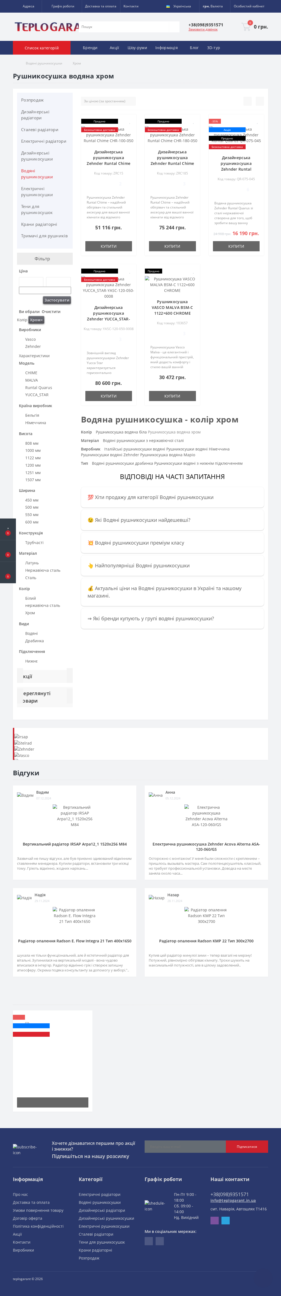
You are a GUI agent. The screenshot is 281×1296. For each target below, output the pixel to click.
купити (109, 246)
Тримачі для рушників (44, 235)
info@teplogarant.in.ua (233, 1200)
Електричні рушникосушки (37, 192)
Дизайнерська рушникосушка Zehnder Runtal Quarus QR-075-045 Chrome (236, 169)
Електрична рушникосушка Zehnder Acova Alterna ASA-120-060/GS (206, 846)
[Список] (247, 101)
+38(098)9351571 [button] (229, 1194)
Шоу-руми (137, 47)
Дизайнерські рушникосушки (37, 156)
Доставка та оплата (100, 6)
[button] (27, 6)
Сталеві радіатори (39, 129)
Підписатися (247, 1146)
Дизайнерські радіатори (35, 115)
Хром (36, 319)
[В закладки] (130, 121)
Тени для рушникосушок (37, 209)
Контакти (131, 6)
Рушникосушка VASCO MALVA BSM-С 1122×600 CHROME (172, 307)
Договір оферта (27, 1218)
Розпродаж (32, 100)
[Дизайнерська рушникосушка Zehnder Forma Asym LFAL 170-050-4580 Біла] (52, 1033)
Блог (194, 47)
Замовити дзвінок (203, 29)
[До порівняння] (130, 129)
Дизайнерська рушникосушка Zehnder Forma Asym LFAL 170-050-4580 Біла (52, 1059)
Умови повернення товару (38, 1210)
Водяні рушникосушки (44, 63)
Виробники (23, 1250)
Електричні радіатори (43, 141)
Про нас (20, 1194)
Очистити (50, 311)
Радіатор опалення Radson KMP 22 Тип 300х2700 (206, 940)
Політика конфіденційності (38, 1226)
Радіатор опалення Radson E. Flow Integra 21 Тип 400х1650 (74, 940)
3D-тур (213, 47)
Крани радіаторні (39, 224)
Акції (114, 47)
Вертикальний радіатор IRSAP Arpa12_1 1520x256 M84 (75, 844)
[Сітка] (260, 101)
